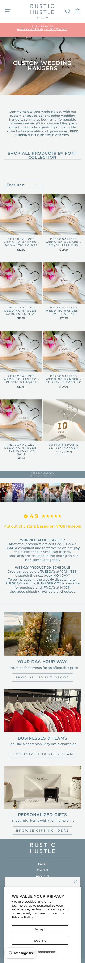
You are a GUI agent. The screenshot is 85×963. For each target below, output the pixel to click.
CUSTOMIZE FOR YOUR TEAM (43, 754)
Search (42, 863)
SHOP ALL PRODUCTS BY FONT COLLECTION (42, 155)
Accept (40, 929)
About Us (42, 876)
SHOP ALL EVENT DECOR (42, 677)
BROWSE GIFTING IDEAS (42, 830)
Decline (40, 940)
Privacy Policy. (23, 917)
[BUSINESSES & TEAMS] (42, 710)
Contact (42, 870)
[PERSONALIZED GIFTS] (42, 787)
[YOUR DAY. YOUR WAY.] (42, 633)
